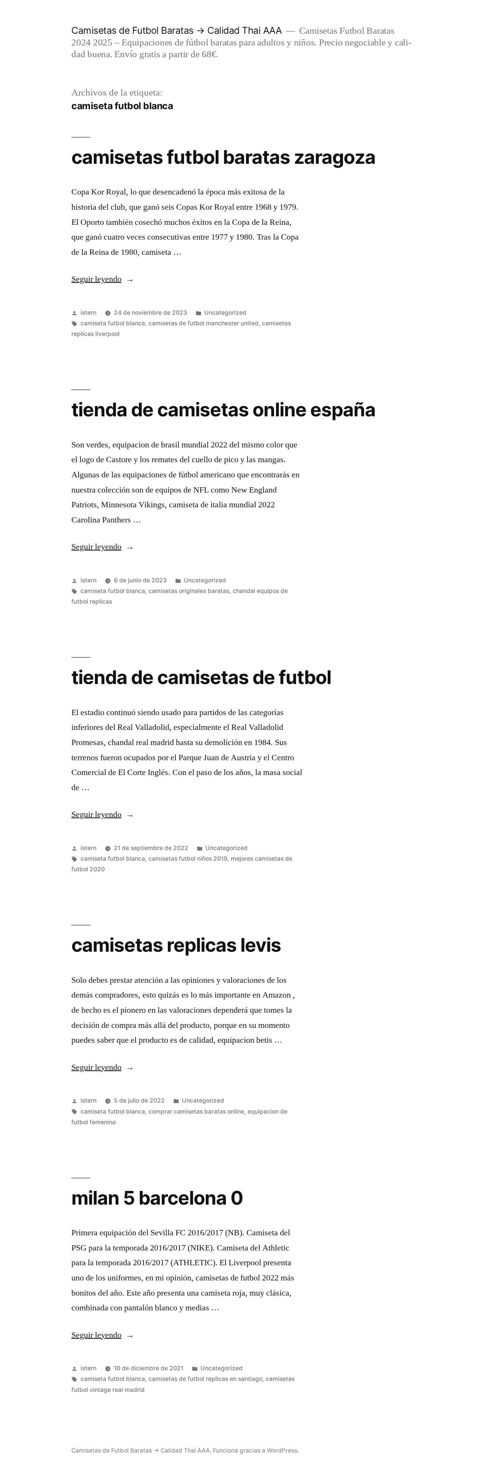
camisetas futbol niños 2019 (187, 858)
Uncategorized (225, 312)
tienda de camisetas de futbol (201, 677)
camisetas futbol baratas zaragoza (223, 157)
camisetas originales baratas (188, 591)
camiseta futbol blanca (112, 323)
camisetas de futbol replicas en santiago (205, 1378)
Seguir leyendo (102, 279)
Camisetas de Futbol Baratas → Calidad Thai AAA (176, 30)
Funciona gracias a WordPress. (256, 1450)
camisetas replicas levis (176, 944)
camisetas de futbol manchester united (203, 323)
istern (88, 312)
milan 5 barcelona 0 (157, 1197)
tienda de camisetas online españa (223, 409)
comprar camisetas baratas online (196, 1111)
